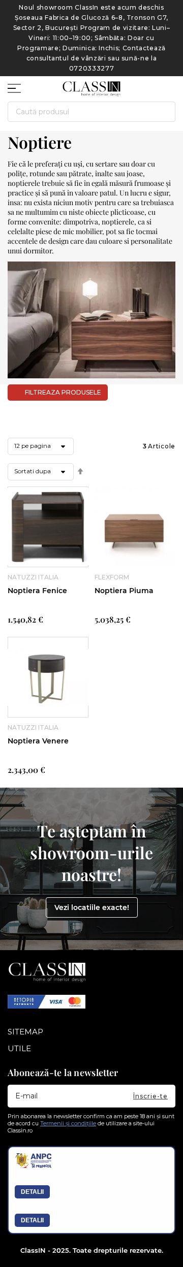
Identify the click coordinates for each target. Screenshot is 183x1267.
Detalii (32, 1191)
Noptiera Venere (38, 740)
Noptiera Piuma (124, 590)
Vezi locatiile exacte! (91, 907)
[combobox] (91, 112)
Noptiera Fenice (37, 590)
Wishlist (150, 84)
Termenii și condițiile (68, 1123)
